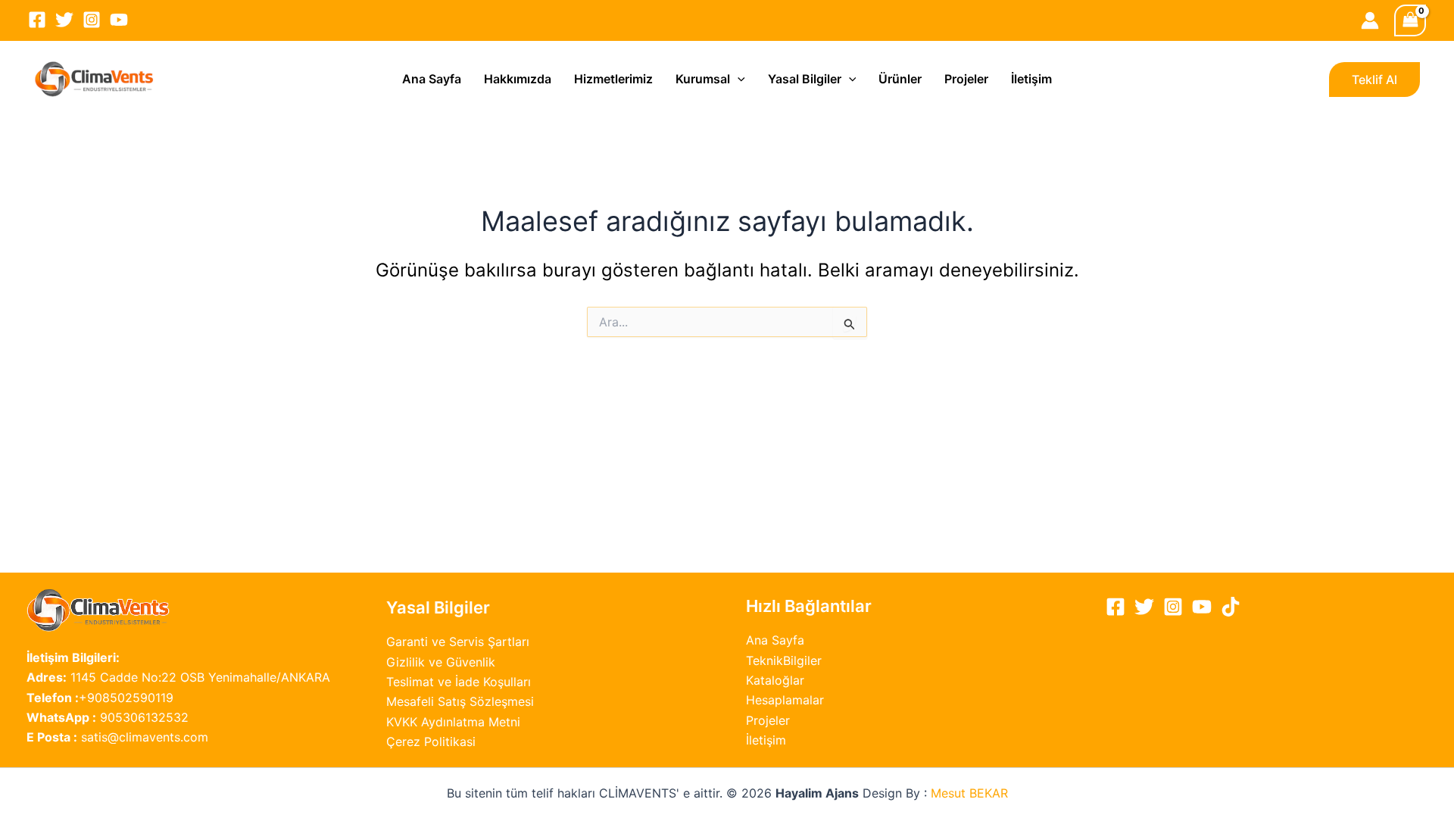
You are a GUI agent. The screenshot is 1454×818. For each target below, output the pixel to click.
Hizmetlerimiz (613, 78)
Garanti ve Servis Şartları (457, 641)
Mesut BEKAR (969, 793)
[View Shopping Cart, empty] (1410, 20)
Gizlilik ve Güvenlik (440, 662)
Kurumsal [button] (703, 78)
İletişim (1031, 78)
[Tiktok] (1230, 607)
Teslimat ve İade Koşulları (458, 681)
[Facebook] (37, 20)
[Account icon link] (1370, 20)
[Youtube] (119, 20)
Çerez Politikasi (431, 741)
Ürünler (900, 78)
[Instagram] (92, 20)
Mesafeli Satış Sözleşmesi (460, 701)
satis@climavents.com (117, 737)
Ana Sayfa (431, 78)
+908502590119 (100, 697)
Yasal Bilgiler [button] (804, 78)
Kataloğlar (775, 680)
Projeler (966, 78)
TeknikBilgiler (784, 660)
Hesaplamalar (785, 699)
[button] (737, 79)
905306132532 (108, 717)
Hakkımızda (517, 78)
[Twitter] (64, 20)
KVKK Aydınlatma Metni (453, 721)
